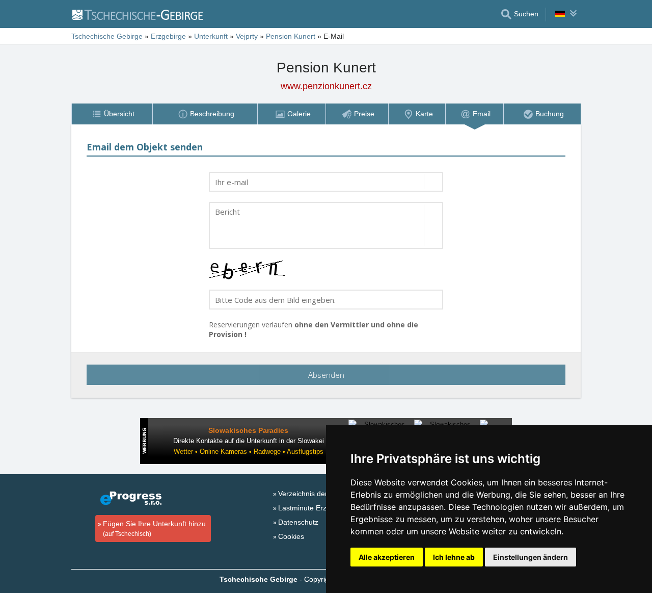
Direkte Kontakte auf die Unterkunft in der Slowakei (248, 441)
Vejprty (247, 36)
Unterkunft (211, 36)
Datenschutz (298, 522)
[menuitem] (111, 114)
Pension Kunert (290, 36)
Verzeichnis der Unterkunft (320, 493)
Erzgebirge (168, 36)
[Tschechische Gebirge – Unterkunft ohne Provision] (143, 14)
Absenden (326, 375)
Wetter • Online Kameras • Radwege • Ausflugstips (248, 451)
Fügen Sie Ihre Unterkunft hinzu (154, 528)
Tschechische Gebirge (107, 36)
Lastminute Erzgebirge (314, 508)
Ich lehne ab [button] (454, 557)
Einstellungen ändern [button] (530, 557)
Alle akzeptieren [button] (387, 557)
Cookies (291, 536)
